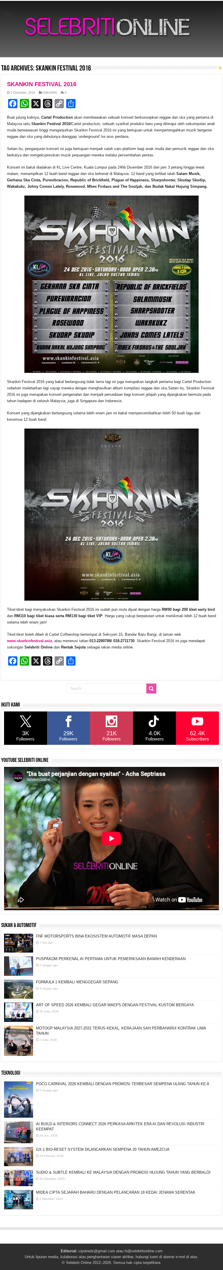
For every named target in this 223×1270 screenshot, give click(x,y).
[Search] (151, 688)
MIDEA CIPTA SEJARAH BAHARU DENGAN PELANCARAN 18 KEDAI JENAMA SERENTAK (115, 1192)
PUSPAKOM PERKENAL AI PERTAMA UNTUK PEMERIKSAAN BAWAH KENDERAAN (111, 959)
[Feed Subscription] (220, 68)
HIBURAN (50, 92)
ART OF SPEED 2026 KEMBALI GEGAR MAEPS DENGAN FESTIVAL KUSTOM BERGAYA (115, 1005)
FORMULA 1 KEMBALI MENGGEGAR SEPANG (77, 982)
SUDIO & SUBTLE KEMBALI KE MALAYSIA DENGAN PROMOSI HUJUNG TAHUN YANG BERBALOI (123, 1172)
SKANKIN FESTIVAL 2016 (41, 84)
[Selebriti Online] (111, 29)
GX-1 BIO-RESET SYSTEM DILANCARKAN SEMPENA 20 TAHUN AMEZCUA (103, 1149)
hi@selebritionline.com (144, 1251)
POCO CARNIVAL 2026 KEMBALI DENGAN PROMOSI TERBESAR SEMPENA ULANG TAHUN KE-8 (122, 1084)
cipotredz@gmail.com (96, 1251)
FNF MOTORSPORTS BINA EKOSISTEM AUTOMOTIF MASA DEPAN (96, 936)
